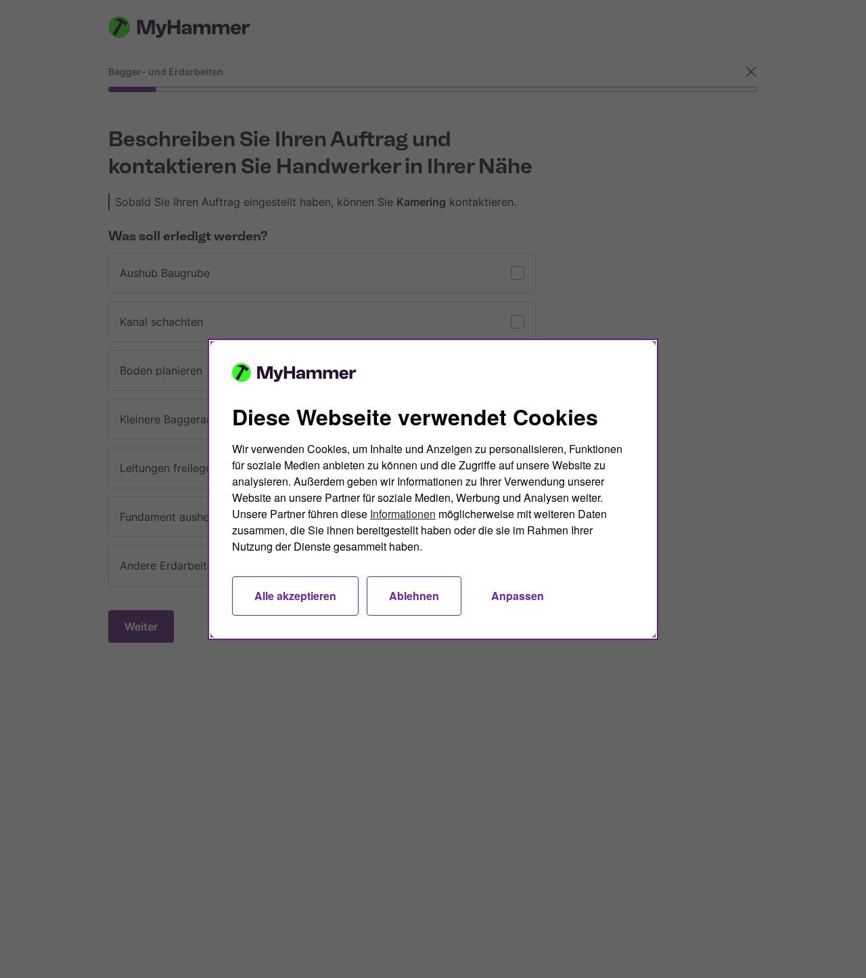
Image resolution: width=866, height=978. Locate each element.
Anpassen (517, 595)
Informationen (403, 514)
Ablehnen (414, 595)
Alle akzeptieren (295, 595)
